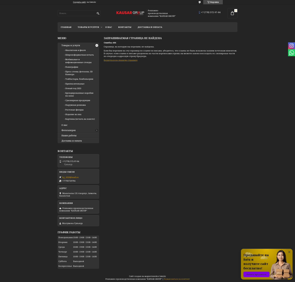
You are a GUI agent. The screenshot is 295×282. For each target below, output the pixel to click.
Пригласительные (75, 83)
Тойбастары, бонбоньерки (79, 79)
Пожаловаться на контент (177, 279)
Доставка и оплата (150, 27)
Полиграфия (71, 67)
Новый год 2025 (73, 88)
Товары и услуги (88, 27)
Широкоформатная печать (79, 54)
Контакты (124, 27)
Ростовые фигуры (74, 109)
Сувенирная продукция (77, 100)
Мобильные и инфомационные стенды (78, 61)
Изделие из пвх (73, 114)
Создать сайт (79, 2)
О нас (108, 27)
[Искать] (98, 13)
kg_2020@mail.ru (70, 177)
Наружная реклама (75, 105)
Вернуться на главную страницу (121, 60)
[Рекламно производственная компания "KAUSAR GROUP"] (130, 13)
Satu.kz (162, 276)
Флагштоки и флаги (75, 50)
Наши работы (69, 135)
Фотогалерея (68, 130)
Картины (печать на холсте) (80, 119)
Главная (66, 27)
